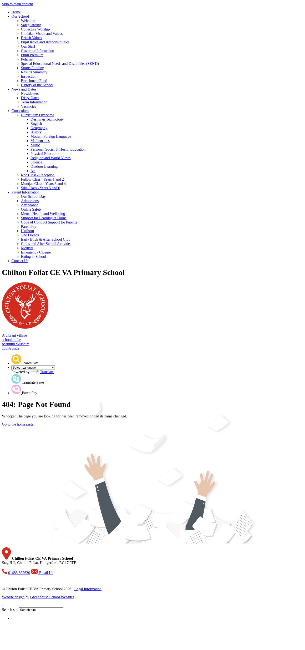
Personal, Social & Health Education (58, 149)
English (36, 124)
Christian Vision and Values (42, 33)
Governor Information (37, 51)
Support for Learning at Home (43, 218)
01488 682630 (19, 573)
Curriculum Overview (37, 115)
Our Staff (28, 46)
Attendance (29, 205)
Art (33, 171)
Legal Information (88, 589)
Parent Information (25, 192)
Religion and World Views (50, 158)
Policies (27, 59)
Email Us (45, 573)
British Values (31, 38)
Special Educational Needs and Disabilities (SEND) (60, 63)
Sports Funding (32, 68)
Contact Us (19, 261)
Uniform (27, 231)
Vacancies (28, 106)
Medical (27, 248)
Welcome (28, 21)
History (36, 132)
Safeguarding (31, 25)
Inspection (28, 76)
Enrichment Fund (34, 81)
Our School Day (33, 196)
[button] (16, 359)
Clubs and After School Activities (46, 244)
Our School (20, 16)
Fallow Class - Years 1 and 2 (42, 179)
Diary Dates (30, 98)
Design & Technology (47, 119)
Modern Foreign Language (50, 136)
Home (16, 12)
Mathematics (40, 141)
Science (36, 162)
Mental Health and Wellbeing (43, 214)
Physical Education (44, 154)
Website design (13, 597)
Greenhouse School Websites (52, 597)
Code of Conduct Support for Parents (49, 222)
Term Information (34, 102)
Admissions (30, 201)
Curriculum (20, 111)
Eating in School (33, 256)
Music (35, 145)
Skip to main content (17, 4)
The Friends (30, 235)
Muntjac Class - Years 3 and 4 (43, 184)
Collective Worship (35, 29)
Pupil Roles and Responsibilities (45, 42)
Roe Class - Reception (38, 175)
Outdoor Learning (44, 166)
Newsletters (30, 93)
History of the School (37, 85)
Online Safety (31, 209)
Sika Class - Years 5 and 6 (40, 188)
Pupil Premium (32, 55)
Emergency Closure (36, 252)
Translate (47, 372)
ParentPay (28, 226)
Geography (38, 128)
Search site (10, 610)
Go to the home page (17, 424)
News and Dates (23, 89)
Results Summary (34, 72)
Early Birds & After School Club (45, 239)
